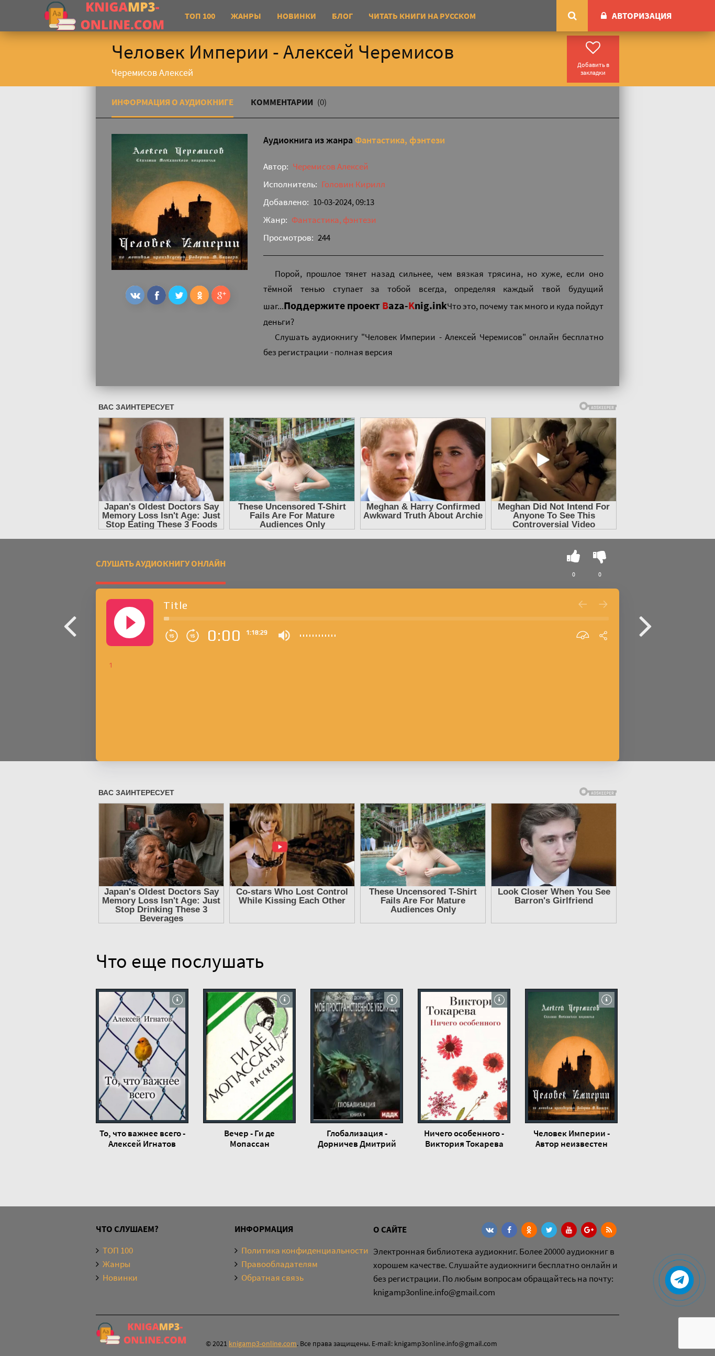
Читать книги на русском (422, 15)
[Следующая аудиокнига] (645, 625)
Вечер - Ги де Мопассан (249, 1138)
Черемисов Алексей (330, 166)
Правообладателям (279, 1264)
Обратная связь (272, 1277)
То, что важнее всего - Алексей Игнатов (142, 1138)
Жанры (246, 15)
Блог (342, 15)
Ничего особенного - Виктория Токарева (464, 1138)
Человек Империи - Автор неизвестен (571, 1138)
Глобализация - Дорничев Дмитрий (357, 1138)
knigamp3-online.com (263, 1343)
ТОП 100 (200, 15)
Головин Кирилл (353, 184)
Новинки (296, 15)
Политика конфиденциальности (304, 1250)
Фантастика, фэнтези (400, 140)
